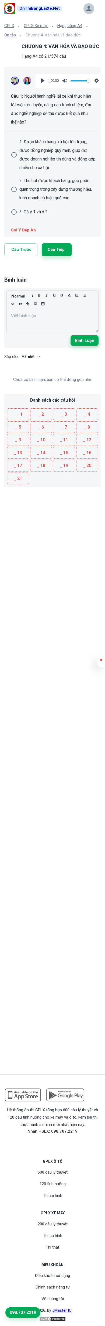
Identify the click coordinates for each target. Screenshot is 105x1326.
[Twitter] (19, 269)
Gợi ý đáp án (23, 230)
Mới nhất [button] (28, 357)
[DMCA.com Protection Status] (52, 1319)
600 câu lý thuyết (53, 1172)
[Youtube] (52, 1144)
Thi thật (52, 1247)
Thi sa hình (52, 1195)
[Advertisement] (52, 539)
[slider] (50, 80)
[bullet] (84, 295)
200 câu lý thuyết (53, 1224)
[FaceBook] (46, 1144)
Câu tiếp (56, 249)
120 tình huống (53, 1183)
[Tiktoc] (59, 1144)
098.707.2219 (23, 1312)
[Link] (6, 269)
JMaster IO (62, 1310)
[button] (101, 663)
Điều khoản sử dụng (52, 1275)
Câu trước (21, 249)
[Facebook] (26, 269)
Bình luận (84, 340)
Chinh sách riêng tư (53, 1287)
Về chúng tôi (52, 1298)
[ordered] (76, 295)
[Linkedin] (13, 269)
